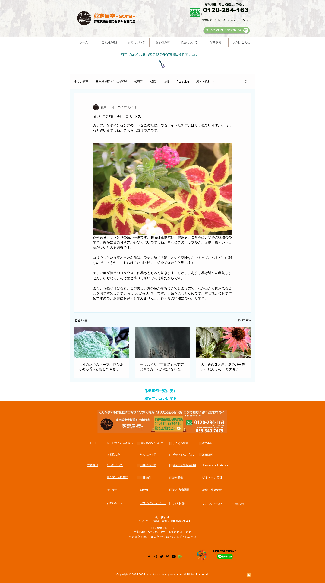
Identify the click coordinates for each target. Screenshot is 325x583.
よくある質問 (180, 443)
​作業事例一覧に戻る (160, 391)
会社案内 (112, 489)
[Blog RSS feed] (249, 575)
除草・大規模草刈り (184, 465)
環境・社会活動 (212, 489)
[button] (246, 81)
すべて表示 (244, 320)
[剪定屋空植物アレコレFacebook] (149, 556)
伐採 (153, 81)
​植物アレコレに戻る (160, 399)
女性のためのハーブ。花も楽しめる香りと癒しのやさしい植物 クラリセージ (101, 367)
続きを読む (203, 81)
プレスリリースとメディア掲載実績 (223, 503)
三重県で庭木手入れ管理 (111, 81)
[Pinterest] (168, 556)
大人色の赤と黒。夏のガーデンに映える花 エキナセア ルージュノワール (223, 367)
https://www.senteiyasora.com (164, 574)
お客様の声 (113, 454)
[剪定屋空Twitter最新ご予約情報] (161, 556)
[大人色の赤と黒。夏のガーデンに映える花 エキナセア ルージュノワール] (223, 342)
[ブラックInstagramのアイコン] (155, 556)
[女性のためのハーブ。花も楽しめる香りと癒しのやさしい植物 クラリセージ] (101, 342)
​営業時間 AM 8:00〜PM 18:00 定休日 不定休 (162, 531)
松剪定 (138, 81)
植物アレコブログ (184, 454)
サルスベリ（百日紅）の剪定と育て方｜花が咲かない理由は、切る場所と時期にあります (162, 367)
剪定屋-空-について (151, 443)
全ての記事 (81, 81)
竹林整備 (145, 477)
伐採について (148, 465)
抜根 (166, 81)
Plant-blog (183, 81)
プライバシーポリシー (153, 503)
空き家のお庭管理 (117, 477)
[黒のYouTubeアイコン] (174, 556)
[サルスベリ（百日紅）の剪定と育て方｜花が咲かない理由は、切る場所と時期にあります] (162, 342)
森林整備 (177, 477)
